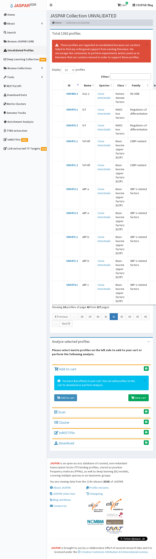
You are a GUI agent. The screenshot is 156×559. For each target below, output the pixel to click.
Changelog (96, 494)
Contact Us (60, 506)
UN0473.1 (72, 237)
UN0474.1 (72, 285)
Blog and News (61, 500)
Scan (61, 412)
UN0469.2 (72, 94)
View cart (140, 398)
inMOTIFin (66, 432)
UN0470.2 (72, 125)
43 (121, 316)
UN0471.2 (72, 165)
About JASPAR (62, 487)
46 (145, 316)
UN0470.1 (72, 109)
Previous (62, 316)
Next (65, 323)
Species (104, 85)
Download (66, 443)
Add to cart (67, 369)
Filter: (105, 76)
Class (120, 85)
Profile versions (99, 487)
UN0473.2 (72, 261)
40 (97, 316)
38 (82, 316)
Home (58, 22)
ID (69, 85)
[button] (51, 5)
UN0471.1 (72, 141)
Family (136, 85)
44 (129, 316)
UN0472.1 (72, 189)
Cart (124, 4)
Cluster (63, 422)
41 (105, 316)
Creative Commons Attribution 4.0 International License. (114, 552)
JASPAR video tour (63, 494)
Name (87, 85)
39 (90, 316)
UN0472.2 (72, 213)
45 (137, 316)
